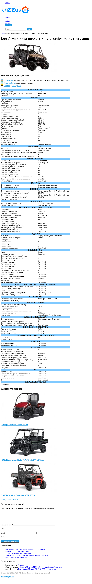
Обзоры (8, 21)
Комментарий (7, 525)
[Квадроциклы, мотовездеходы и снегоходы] (17, 13)
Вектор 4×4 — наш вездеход (16, 557)
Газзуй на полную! (42, 573)
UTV (19, 86)
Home (3, 33)
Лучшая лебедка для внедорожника (18, 553)
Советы (8, 23)
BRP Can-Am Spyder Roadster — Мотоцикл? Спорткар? (26, 549)
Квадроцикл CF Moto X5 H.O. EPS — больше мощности (39, 569)
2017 (14, 86)
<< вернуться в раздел (9, 500)
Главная (21, 565)
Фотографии (8, 80)
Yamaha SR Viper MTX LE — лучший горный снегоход (26, 555)
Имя (3, 529)
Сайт (3, 537)
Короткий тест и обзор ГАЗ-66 (16, 551)
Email (3, 533)
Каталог (8, 25)
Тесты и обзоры (10, 83)
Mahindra (7, 86)
